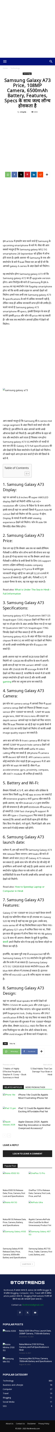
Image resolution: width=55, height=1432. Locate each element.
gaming (7, 681)
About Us (9, 1423)
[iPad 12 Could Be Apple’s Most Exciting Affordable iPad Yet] (10, 1111)
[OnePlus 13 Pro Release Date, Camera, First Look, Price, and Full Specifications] (40, 1180)
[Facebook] (14, 174)
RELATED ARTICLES (13, 1087)
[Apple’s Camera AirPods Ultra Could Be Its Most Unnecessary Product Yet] (40, 1209)
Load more (26, 1264)
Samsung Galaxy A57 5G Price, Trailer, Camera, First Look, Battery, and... (40, 1252)
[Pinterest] (27, 174)
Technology (15, 68)
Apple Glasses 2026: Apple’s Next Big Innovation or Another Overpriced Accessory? (34, 1125)
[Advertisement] (27, 28)
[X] (21, 174)
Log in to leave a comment (27, 1153)
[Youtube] (35, 1313)
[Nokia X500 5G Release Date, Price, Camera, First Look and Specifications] (15, 1180)
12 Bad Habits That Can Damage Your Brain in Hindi (41, 1071)
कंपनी (5, 941)
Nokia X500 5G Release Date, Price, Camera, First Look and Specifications (14, 1193)
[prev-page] (4, 1135)
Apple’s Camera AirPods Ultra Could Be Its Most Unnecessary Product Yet (40, 1222)
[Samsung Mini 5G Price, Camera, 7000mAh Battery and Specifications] (10, 1362)
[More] (47, 174)
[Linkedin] (34, 174)
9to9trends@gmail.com (33, 1304)
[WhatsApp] (8, 174)
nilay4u (23, 112)
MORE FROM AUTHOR (35, 1087)
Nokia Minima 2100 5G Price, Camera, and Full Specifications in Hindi (34, 1347)
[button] (4, 61)
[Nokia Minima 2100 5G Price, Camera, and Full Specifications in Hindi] (10, 1348)
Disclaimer (31, 1423)
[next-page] (9, 1135)
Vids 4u (12, 1043)
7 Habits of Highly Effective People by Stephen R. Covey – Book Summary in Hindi (14, 1073)
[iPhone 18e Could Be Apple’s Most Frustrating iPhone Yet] (10, 1098)
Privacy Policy (43, 1423)
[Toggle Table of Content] (25, 473)
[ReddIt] (40, 174)
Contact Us (20, 1423)
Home (5, 68)
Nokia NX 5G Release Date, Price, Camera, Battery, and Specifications (14, 1222)
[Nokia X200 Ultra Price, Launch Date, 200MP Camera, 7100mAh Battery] (10, 1334)
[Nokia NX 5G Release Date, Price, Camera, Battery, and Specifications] (15, 1209)
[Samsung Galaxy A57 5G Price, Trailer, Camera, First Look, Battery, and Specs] (40, 1238)
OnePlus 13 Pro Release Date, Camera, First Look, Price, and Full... (40, 1193)
